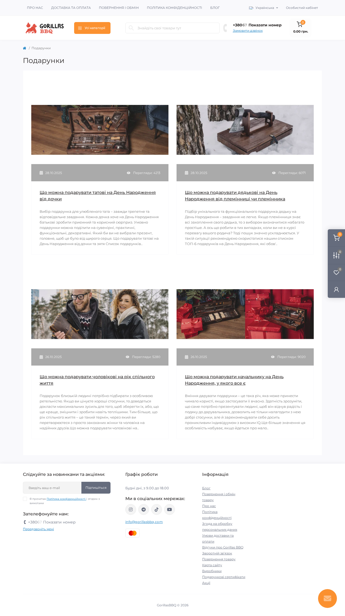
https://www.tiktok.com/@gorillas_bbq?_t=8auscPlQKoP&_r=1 (156, 509)
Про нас (35, 8)
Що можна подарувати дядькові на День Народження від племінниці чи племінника (235, 195)
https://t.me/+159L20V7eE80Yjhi (143, 509)
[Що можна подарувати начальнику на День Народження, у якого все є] (245, 313)
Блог (215, 8)
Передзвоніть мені (38, 529)
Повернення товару (219, 559)
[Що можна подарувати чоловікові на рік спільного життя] (99, 313)
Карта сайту (212, 565)
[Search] (131, 28)
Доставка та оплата (71, 8)
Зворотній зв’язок (217, 553)
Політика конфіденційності (174, 8)
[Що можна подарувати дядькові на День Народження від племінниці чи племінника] (245, 129)
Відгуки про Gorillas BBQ (222, 547)
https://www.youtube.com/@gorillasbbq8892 (169, 509)
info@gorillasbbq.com (144, 522)
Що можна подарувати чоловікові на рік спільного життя (97, 380)
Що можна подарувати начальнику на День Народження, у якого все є (234, 380)
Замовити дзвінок (248, 31)
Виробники (212, 571)
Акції (206, 583)
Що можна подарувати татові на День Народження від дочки (98, 195)
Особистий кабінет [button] (302, 8)
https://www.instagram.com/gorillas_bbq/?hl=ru (130, 509)
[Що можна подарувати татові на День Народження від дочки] (99, 129)
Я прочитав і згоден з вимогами (65, 501)
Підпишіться (95, 488)
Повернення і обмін (119, 8)
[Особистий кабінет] (336, 289)
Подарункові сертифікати (223, 577)
